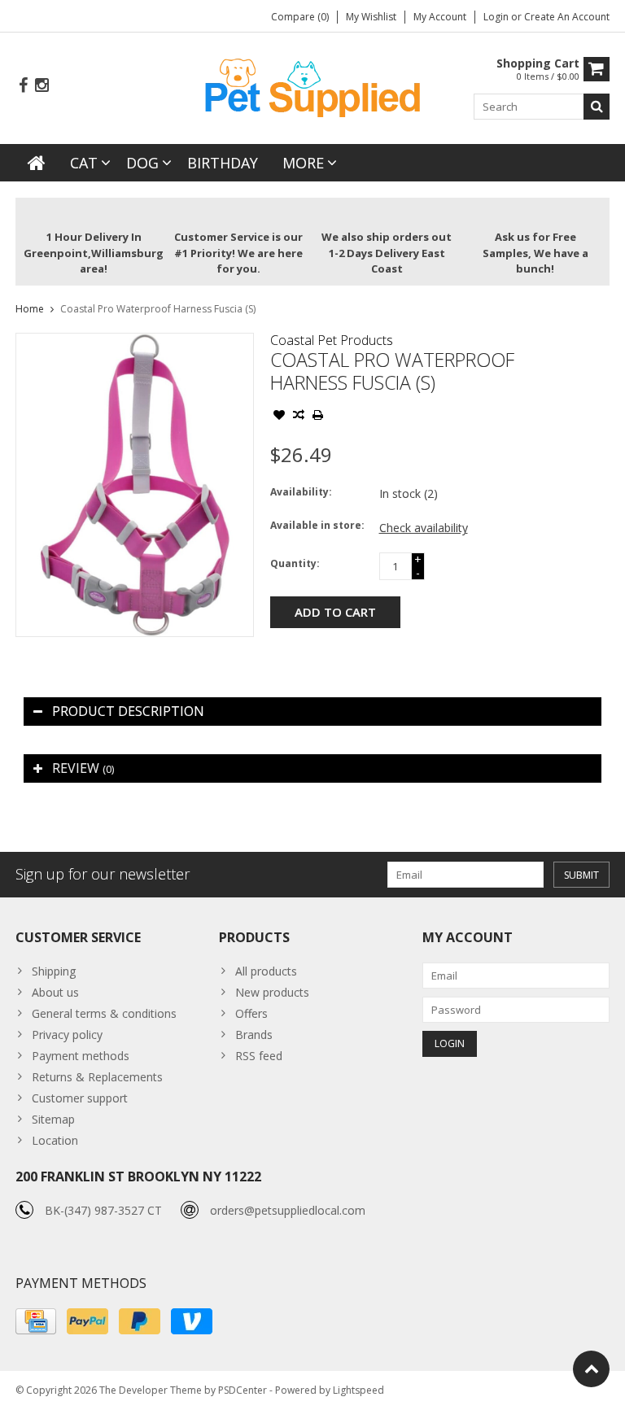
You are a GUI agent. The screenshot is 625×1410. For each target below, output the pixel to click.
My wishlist (371, 17)
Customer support (80, 1098)
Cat (84, 162)
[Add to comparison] (298, 416)
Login (497, 17)
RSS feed (258, 1055)
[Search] (596, 107)
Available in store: (317, 525)
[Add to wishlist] (279, 416)
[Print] (318, 416)
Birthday (222, 162)
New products (272, 992)
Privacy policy (67, 1034)
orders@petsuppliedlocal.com (287, 1210)
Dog (142, 162)
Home (29, 309)
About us (55, 992)
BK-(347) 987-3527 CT (103, 1210)
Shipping (54, 971)
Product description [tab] (128, 711)
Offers (251, 1013)
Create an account (567, 17)
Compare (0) (300, 17)
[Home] (36, 163)
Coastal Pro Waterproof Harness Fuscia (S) (158, 309)
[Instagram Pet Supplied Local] (41, 85)
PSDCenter (242, 1390)
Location (55, 1140)
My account (439, 17)
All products (266, 971)
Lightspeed (358, 1390)
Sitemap (53, 1119)
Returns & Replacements (97, 1077)
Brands (254, 1034)
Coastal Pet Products (331, 340)
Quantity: (295, 563)
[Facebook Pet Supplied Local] (22, 85)
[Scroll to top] (591, 1369)
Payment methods (80, 1055)
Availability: (301, 492)
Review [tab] (83, 768)
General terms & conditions (104, 1013)
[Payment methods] (35, 1321)
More (303, 162)
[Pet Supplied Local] (312, 86)
